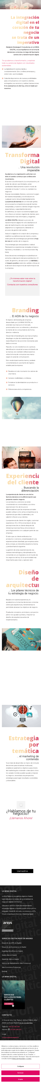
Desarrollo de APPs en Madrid (11, 943)
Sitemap (4, 971)
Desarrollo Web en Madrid (10, 959)
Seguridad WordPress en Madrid (12, 951)
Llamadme (22, 871)
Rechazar (20, 1073)
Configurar (20, 1066)
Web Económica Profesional (11, 967)
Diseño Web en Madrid (9, 955)
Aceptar (20, 1079)
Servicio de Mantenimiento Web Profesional (16, 963)
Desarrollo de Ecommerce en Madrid (14, 947)
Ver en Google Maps (26, 1023)
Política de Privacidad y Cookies (21, 1058)
